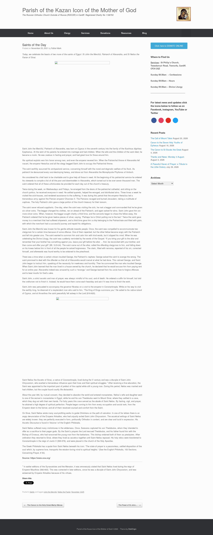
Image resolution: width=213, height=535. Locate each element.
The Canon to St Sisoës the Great (166, 149)
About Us (48, 32)
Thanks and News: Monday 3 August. (168, 156)
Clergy (67, 32)
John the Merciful (50, 492)
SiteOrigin (132, 529)
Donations (105, 32)
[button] (186, 33)
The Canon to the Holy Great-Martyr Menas (43, 505)
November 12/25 (77, 492)
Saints (32, 492)
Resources (126, 32)
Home (30, 32)
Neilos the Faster (64, 492)
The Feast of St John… (130, 505)
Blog (144, 32)
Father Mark (56, 48)
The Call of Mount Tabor (161, 138)
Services (85, 32)
